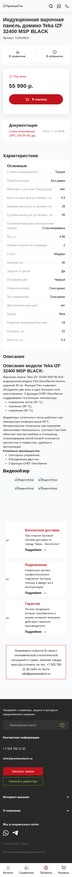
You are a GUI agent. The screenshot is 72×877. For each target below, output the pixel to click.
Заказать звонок (23, 771)
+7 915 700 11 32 (14, 748)
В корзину (39, 99)
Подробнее (33, 549)
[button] (36, 810)
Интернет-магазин (16, 797)
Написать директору (23, 781)
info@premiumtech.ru (36, 673)
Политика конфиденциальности (24, 851)
